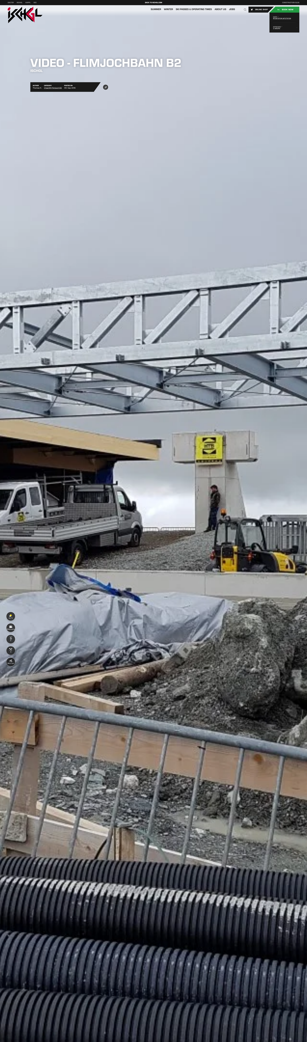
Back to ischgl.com (153, 2)
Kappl (28, 2)
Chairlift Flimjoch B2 (53, 88)
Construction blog (290, 2)
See (35, 2)
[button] (245, 10)
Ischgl (19, 2)
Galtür (11, 2)
